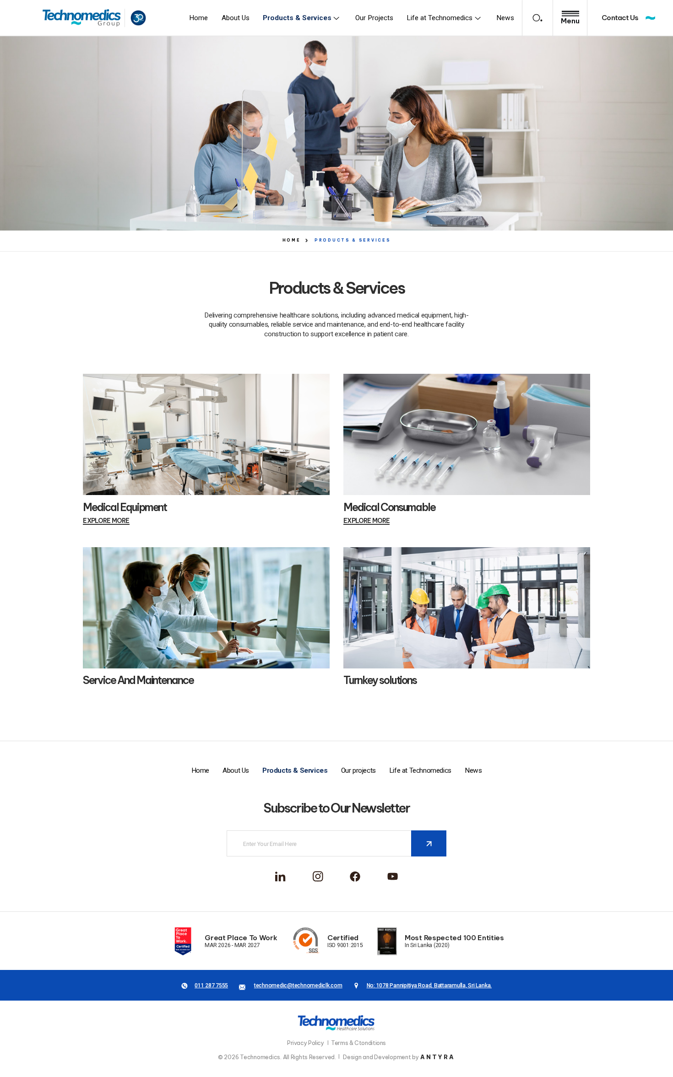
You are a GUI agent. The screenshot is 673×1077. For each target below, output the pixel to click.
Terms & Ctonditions (358, 1042)
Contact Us (620, 17)
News (473, 770)
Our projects (358, 770)
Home (200, 770)
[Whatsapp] (355, 876)
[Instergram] (318, 876)
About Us (236, 770)
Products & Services (294, 770)
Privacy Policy (305, 1042)
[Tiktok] (392, 876)
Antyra (437, 1057)
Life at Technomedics (420, 770)
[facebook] (280, 876)
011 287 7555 (211, 985)
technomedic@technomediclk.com (298, 985)
